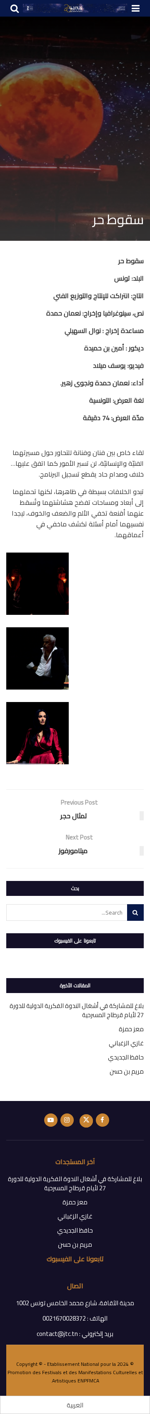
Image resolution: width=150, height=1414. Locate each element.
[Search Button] (135, 912)
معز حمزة (131, 1029)
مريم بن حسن (127, 1071)
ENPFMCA (88, 1380)
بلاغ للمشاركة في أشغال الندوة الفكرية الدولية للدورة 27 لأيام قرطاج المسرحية (77, 1010)
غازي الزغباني (126, 1043)
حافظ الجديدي (126, 1057)
